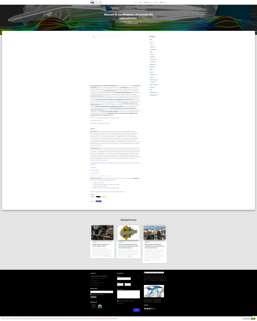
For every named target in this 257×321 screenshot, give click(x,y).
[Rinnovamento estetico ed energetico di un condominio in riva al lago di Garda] (155, 232)
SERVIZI (140, 2)
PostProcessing (153, 79)
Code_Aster (153, 59)
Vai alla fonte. (93, 167)
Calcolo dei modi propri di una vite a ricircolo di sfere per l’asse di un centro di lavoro (128, 246)
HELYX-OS (152, 46)
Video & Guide (153, 92)
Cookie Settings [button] (246, 318)
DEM (151, 52)
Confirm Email (127, 286)
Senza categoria (153, 84)
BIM (150, 39)
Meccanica (152, 66)
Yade (151, 54)
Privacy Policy (147, 300)
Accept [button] (253, 318)
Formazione (152, 61)
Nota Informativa (120, 303)
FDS (151, 44)
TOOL (151, 89)
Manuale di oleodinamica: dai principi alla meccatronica (108, 163)
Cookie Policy (157, 300)
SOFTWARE (148, 2)
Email (119, 282)
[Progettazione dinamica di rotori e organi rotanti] (102, 232)
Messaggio (120, 289)
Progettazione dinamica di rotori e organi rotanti (100, 245)
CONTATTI (164, 2)
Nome (119, 276)
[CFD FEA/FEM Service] (96, 2)
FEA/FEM (152, 56)
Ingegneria (152, 64)
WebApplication (153, 95)
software (100, 184)
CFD (151, 42)
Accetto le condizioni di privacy (126, 301)
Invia (136, 309)
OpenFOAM (152, 49)
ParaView (152, 82)
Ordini (151, 77)
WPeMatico (97, 172)
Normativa (99, 201)
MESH (151, 69)
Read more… (107, 255)
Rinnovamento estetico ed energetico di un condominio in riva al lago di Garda (154, 246)
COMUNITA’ (155, 2)
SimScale (152, 87)
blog (103, 182)
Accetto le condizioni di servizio (98, 294)
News (151, 72)
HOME (135, 2)
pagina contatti (115, 188)
